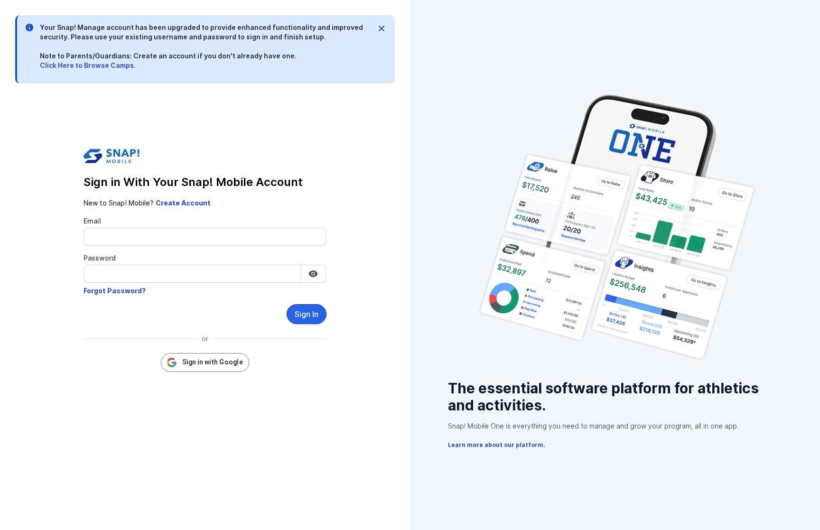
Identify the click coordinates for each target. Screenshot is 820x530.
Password (100, 258)
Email (92, 221)
